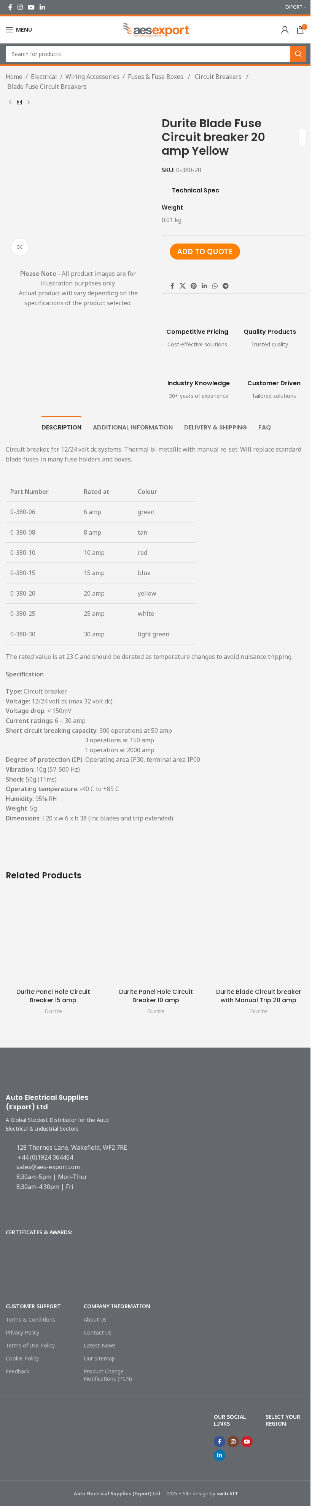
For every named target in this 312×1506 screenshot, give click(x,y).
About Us (95, 1319)
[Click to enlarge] (20, 247)
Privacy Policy (22, 1332)
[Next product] (28, 102)
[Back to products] (19, 102)
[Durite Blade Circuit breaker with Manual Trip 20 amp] (258, 936)
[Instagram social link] (20, 7)
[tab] (61, 426)
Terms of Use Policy (30, 1345)
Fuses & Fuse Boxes (156, 76)
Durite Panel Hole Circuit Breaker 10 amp (156, 996)
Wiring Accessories (92, 76)
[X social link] (182, 286)
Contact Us (97, 1332)
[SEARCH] (298, 54)
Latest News (100, 1345)
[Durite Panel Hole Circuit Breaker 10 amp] (156, 936)
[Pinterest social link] (193, 286)
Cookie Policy (22, 1358)
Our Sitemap (99, 1358)
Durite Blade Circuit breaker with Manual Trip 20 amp (258, 996)
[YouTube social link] (31, 7)
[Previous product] (10, 102)
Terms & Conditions (30, 1319)
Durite (53, 1011)
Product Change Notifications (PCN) (108, 1375)
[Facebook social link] (10, 7)
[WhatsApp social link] (215, 286)
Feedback (17, 1371)
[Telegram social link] (225, 286)
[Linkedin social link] (42, 7)
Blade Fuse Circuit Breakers (46, 86)
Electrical (44, 76)
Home (14, 76)
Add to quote (204, 251)
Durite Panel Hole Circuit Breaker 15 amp (53, 996)
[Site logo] (156, 29)
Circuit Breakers (218, 76)
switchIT (227, 1493)
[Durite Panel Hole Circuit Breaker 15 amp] (53, 936)
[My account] (285, 29)
